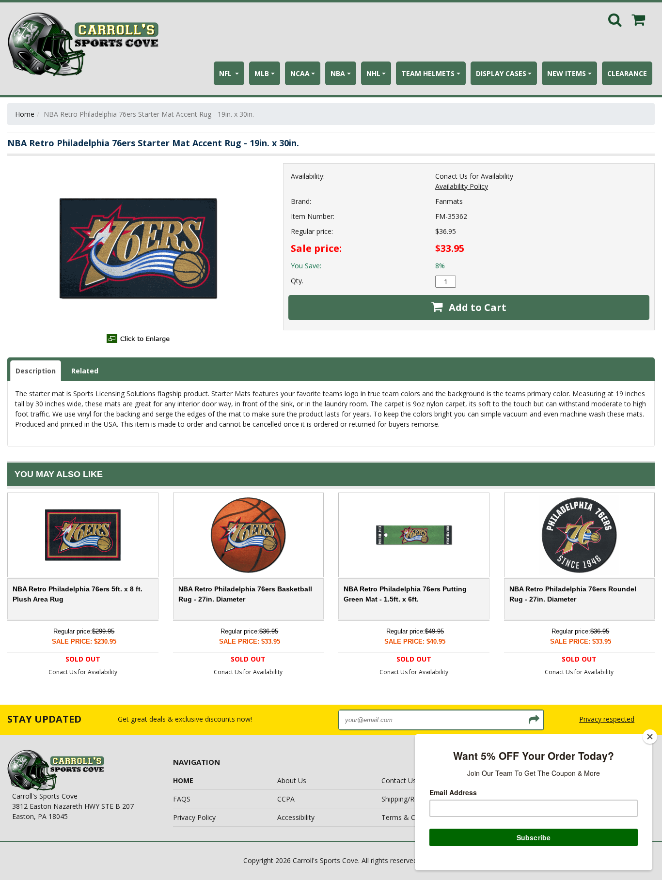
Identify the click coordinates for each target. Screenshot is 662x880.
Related (84, 370)
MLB (261, 73)
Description (36, 370)
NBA (338, 73)
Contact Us (398, 780)
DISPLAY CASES (501, 73)
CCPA (286, 798)
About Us (291, 780)
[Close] (650, 736)
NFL (226, 73)
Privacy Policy (194, 817)
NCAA (300, 73)
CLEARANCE (627, 73)
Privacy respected (606, 719)
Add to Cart (476, 307)
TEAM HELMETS (428, 73)
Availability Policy (461, 186)
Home (24, 114)
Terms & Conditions (412, 817)
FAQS (181, 798)
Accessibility (296, 817)
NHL (373, 73)
